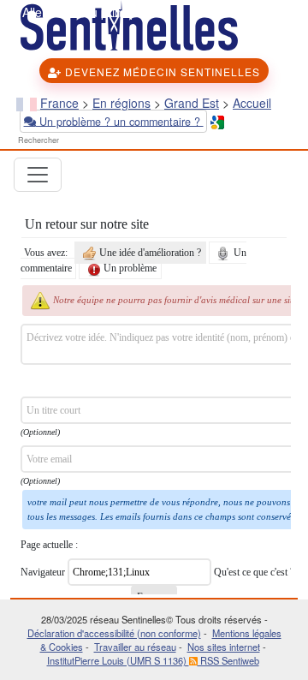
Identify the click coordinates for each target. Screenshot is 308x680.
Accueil (252, 102)
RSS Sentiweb (228, 660)
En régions (121, 102)
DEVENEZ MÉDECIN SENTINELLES (161, 71)
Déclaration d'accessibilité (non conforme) (114, 633)
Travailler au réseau (135, 646)
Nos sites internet (223, 646)
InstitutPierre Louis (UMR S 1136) (118, 660)
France (59, 102)
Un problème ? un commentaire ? (120, 120)
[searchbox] (66, 140)
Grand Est (191, 102)
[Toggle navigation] (38, 175)
